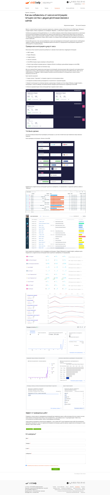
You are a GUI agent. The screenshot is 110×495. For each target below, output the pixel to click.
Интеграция (29, 429)
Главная (27, 8)
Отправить (55, 469)
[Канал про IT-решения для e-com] (68, 2)
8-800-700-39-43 (78, 2)
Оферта (83, 488)
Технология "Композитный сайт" (72, 492)
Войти (83, 3)
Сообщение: (29, 453)
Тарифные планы (56, 488)
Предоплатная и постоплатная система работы (64, 489)
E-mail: (27, 448)
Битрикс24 (83, 492)
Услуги (36, 8)
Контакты (82, 8)
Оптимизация (37, 429)
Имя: (27, 438)
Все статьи (83, 473)
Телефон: (28, 443)
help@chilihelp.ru (77, 3)
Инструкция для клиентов (80, 489)
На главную (77, 473)
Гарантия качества (76, 488)
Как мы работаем (70, 8)
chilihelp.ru (28, 486)
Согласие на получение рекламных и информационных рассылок (70, 491)
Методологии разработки (66, 488)
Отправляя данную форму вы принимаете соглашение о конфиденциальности (42, 465)
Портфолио (57, 8)
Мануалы (72, 486)
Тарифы (46, 8)
